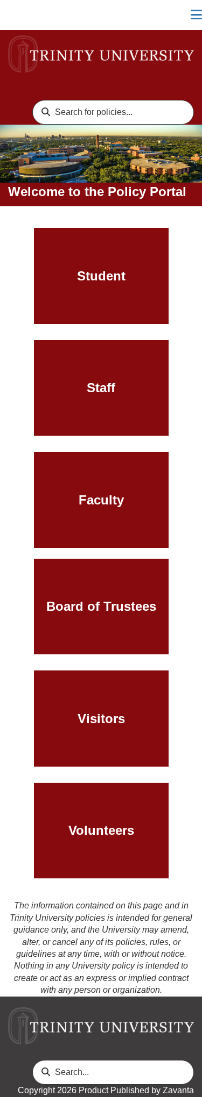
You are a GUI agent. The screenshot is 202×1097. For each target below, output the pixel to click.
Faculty (101, 500)
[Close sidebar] (196, 15)
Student (101, 276)
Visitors (101, 718)
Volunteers (101, 830)
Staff (101, 387)
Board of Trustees (101, 606)
